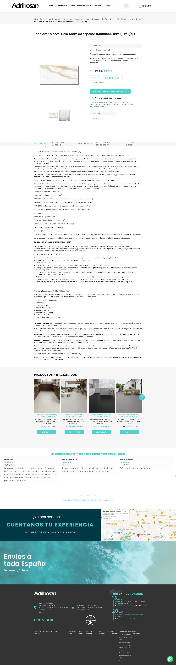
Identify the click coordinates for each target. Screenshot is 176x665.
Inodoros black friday (124, 645)
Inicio (36, 19)
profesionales (105, 357)
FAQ (109, 631)
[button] (170, 659)
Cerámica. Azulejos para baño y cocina (55, 19)
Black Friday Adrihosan (126, 631)
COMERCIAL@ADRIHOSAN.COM (92, 608)
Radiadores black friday (125, 634)
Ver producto (47, 432)
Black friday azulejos (124, 652)
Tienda (51, 6)
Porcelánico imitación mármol (129, 19)
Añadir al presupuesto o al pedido (110, 91)
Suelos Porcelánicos (107, 19)
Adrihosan (49, 631)
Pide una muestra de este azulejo (109, 98)
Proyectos (107, 6)
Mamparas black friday (125, 642)
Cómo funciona (100, 107)
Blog (73, 6)
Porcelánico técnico (46, 415)
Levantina (96, 118)
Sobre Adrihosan (84, 6)
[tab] (40, 144)
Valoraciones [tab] (83, 144)
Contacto (96, 6)
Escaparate (62, 6)
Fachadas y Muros (47, 416)
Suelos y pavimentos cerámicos (85, 19)
